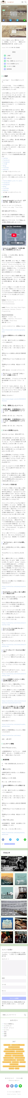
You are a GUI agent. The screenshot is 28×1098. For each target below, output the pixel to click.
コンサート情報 (11, 66)
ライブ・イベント (9, 1027)
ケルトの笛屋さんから (13, 63)
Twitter (5, 158)
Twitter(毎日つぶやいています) (12, 181)
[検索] (25, 1015)
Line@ (5, 164)
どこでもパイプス (20, 1051)
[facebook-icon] (12, 1086)
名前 (3, 978)
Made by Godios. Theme (14, 1094)
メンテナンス (7, 1025)
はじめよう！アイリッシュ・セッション (14, 1053)
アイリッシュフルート (8, 1057)
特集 (5, 1033)
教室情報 (9, 69)
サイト (4, 991)
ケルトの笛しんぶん (9, 843)
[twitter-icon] (16, 1086)
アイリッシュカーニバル (18, 1055)
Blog (4, 166)
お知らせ (9, 58)
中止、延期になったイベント (15, 61)
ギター (17, 1068)
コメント (5, 959)
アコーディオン (21, 1059)
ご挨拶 (8, 55)
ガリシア (11, 1068)
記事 (7, 6)
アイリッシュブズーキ (19, 1057)
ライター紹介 (19, 1078)
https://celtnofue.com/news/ (11, 735)
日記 (5, 1031)
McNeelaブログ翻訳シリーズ (18, 1044)
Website (5, 169)
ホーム (3, 6)
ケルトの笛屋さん (9, 1023)
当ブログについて (9, 1078)
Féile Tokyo (7, 1044)
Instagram (6, 162)
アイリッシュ (8, 1055)
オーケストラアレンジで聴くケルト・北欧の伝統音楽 (14, 1066)
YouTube (6, 167)
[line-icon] (20, 1086)
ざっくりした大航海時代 (9, 1051)
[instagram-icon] (7, 1086)
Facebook (6, 160)
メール (4, 984)
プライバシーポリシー (14, 1080)
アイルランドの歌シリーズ (10, 1059)
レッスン (6, 1029)
